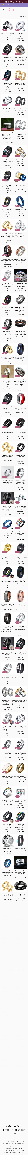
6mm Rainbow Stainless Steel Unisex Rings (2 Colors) (20, 533)
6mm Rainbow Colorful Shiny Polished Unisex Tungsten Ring (20, 1087)
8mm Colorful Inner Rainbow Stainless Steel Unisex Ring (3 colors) (7, 581)
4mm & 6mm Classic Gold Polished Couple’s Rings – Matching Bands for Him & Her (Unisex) (7, 235)
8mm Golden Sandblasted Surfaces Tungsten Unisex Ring (7, 557)
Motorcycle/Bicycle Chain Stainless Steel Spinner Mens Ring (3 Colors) (20, 942)
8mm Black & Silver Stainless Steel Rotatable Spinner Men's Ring (20, 483)
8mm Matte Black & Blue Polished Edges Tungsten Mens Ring (20, 581)
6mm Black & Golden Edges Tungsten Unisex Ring (7, 211)
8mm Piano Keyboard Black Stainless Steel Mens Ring (7, 1039)
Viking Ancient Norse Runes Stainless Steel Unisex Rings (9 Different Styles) (20, 873)
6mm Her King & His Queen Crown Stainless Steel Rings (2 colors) (8, 942)
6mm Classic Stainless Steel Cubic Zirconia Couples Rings (20, 235)
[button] (4, 9)
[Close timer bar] (26, 1)
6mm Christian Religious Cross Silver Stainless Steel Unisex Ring (7, 728)
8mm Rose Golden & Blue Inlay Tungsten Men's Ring (20, 606)
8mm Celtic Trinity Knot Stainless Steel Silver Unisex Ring (20, 1063)
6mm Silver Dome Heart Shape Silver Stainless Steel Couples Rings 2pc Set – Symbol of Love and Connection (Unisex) (7, 704)
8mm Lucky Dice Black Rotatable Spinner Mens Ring (20, 557)
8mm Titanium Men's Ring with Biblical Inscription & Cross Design (7, 333)
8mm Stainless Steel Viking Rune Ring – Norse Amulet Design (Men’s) (7, 968)
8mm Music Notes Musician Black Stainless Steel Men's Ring (7, 508)
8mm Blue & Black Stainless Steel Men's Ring (7, 872)
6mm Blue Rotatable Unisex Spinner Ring (20, 210)
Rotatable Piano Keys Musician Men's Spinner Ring (7, 677)
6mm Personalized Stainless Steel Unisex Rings (20, 35)
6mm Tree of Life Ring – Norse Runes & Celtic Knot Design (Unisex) (20, 777)
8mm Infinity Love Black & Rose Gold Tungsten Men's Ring (20, 333)
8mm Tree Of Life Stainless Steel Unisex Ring (7, 110)
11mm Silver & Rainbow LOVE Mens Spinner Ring (20, 802)
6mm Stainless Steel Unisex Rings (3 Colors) (7, 532)
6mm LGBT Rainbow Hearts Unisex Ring (7, 801)
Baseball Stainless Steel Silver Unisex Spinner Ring (20, 919)
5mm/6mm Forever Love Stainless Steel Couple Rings (20, 702)
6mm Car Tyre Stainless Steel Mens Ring (8, 752)
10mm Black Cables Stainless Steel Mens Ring (7, 1015)
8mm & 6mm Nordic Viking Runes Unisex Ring (7, 482)
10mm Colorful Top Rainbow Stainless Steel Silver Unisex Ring (7, 1063)
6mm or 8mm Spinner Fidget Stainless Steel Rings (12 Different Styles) (7, 382)
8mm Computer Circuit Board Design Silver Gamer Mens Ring (8, 1111)
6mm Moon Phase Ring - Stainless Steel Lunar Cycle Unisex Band (20, 285)
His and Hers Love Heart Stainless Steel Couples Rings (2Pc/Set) (20, 59)
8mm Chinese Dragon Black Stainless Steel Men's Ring (7, 653)
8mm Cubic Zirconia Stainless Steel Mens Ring (20, 728)
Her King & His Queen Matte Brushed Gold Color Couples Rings (7, 896)
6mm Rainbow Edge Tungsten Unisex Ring (20, 849)
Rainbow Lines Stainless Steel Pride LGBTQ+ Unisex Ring (20, 826)
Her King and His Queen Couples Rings (7, 34)
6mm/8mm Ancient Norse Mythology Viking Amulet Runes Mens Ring (20, 309)
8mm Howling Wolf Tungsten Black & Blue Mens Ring (20, 359)
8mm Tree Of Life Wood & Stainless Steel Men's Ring (20, 261)
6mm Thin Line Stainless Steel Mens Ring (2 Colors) (7, 285)
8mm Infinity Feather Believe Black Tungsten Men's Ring (20, 677)
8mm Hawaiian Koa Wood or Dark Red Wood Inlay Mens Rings (7, 261)
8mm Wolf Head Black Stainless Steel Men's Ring (7, 161)
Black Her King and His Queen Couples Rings (20, 109)
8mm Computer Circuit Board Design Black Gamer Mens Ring (8, 628)
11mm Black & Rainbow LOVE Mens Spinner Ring (8, 991)
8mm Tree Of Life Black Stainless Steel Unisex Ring (8, 408)
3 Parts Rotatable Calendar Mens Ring (7, 918)
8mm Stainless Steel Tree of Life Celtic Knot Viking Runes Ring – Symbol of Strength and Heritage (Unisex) (7, 135)
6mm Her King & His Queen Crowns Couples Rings (8, 457)
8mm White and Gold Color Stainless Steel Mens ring (7, 777)
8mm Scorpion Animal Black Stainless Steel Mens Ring (20, 1039)
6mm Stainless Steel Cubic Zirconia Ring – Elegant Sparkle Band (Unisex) (20, 968)
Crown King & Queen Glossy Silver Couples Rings (20, 508)
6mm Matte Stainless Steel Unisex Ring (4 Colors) (20, 185)
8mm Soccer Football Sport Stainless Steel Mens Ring (20, 753)
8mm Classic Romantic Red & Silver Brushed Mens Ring (20, 408)
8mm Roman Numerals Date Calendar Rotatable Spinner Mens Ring (7, 1088)
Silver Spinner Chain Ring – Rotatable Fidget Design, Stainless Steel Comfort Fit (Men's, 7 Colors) (20, 382)
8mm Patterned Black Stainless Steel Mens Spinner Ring (7, 826)
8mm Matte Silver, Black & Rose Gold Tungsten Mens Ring (7, 606)
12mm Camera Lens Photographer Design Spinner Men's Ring (20, 991)
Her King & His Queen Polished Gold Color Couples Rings (20, 84)
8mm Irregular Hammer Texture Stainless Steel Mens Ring (20, 628)
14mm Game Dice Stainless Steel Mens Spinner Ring (7, 850)
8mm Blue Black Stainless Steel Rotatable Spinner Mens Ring (7, 85)
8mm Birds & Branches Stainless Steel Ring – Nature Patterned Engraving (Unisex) (20, 896)
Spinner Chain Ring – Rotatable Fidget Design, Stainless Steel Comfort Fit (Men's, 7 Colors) (7, 59)
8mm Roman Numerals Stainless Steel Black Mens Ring (8, 432)
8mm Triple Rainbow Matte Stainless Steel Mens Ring (7, 309)
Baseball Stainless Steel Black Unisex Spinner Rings (20, 432)
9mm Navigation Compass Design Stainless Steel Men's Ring (20, 457)
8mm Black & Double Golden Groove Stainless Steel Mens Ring (7, 186)
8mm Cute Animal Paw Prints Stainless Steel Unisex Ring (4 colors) (20, 1015)
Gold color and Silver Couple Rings (20, 160)
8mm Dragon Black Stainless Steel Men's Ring (20, 653)
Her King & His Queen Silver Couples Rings (20, 133)
